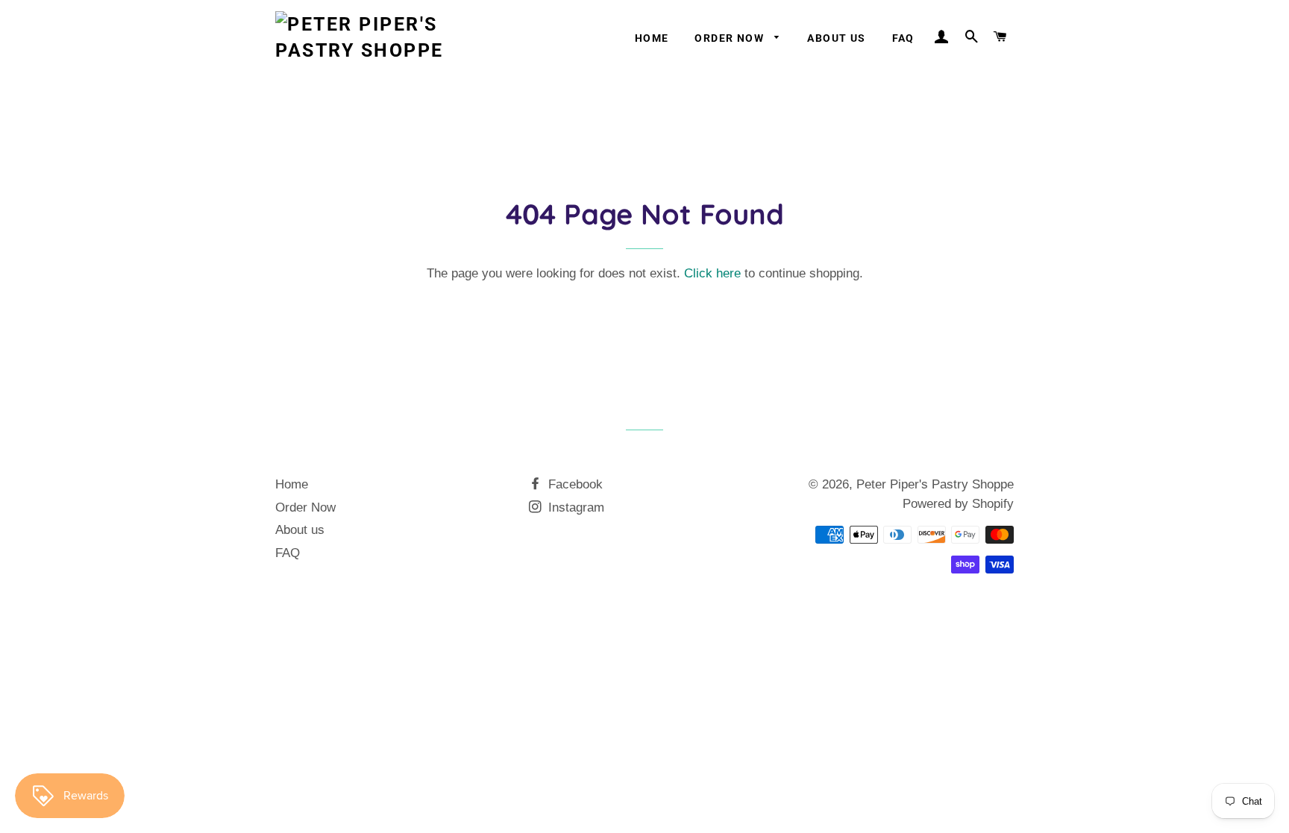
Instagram (574, 507)
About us (836, 38)
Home (652, 38)
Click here (712, 273)
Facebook (574, 484)
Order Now (730, 38)
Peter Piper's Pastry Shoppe (935, 484)
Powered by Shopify (958, 504)
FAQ (903, 38)
